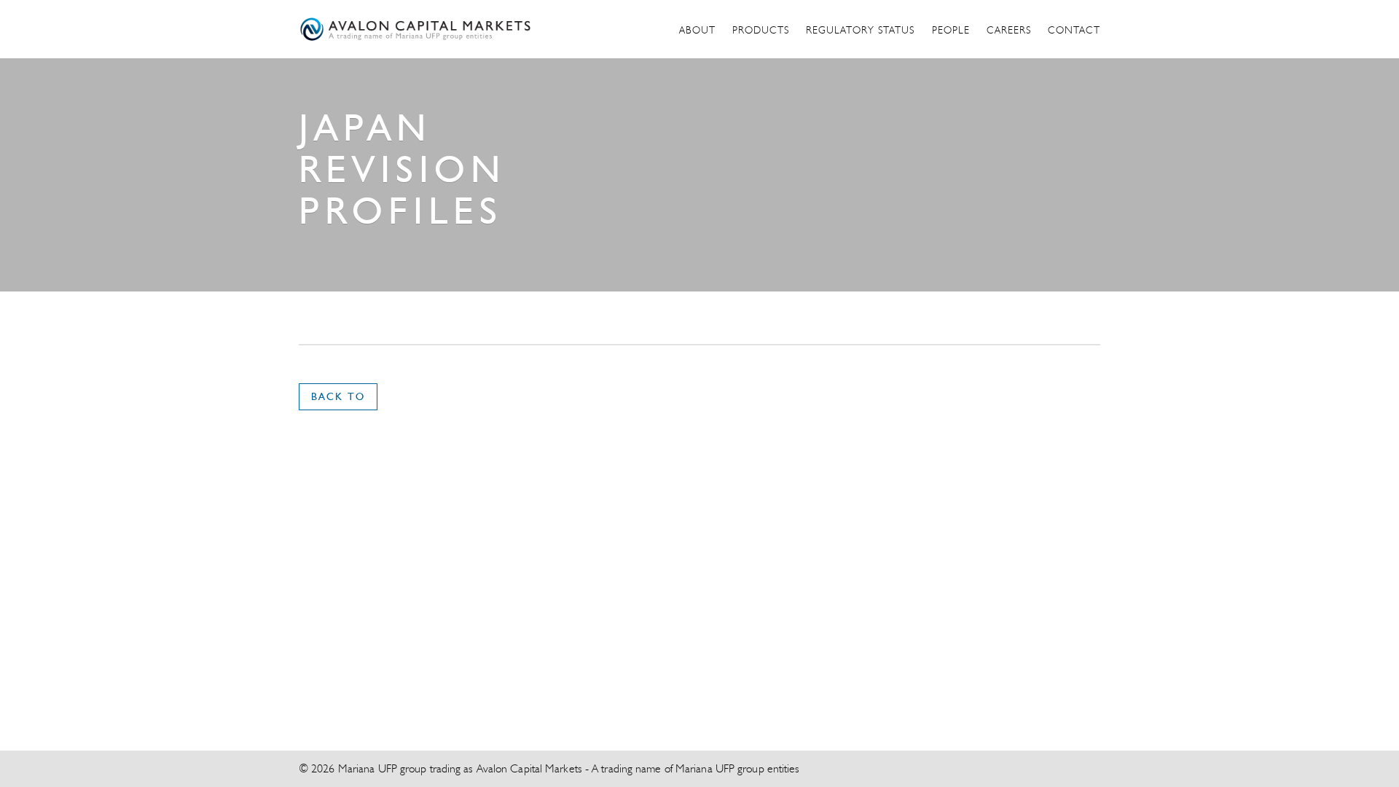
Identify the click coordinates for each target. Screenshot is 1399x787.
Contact (1074, 30)
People (951, 30)
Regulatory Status (860, 30)
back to (338, 396)
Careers (1009, 30)
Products (760, 30)
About (697, 30)
